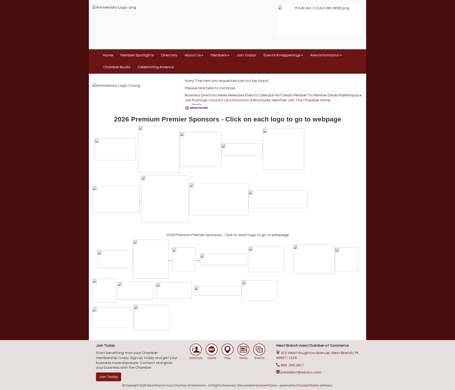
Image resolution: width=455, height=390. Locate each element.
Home (108, 55)
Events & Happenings (282, 55)
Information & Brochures (250, 100)
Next (368, 22)
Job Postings (196, 100)
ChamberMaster (307, 385)
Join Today (108, 377)
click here (206, 88)
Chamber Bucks (116, 67)
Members (219, 55)
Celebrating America (156, 67)
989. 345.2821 (292, 365)
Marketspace (350, 95)
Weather (279, 100)
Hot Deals (283, 95)
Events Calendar (259, 95)
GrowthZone (268, 385)
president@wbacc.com (300, 372)
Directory (169, 55)
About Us (193, 55)
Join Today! (246, 55)
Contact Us (218, 100)
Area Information (325, 55)
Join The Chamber (303, 100)
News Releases (231, 95)
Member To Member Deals (315, 95)
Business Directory (201, 95)
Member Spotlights (137, 55)
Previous (271, 22)
